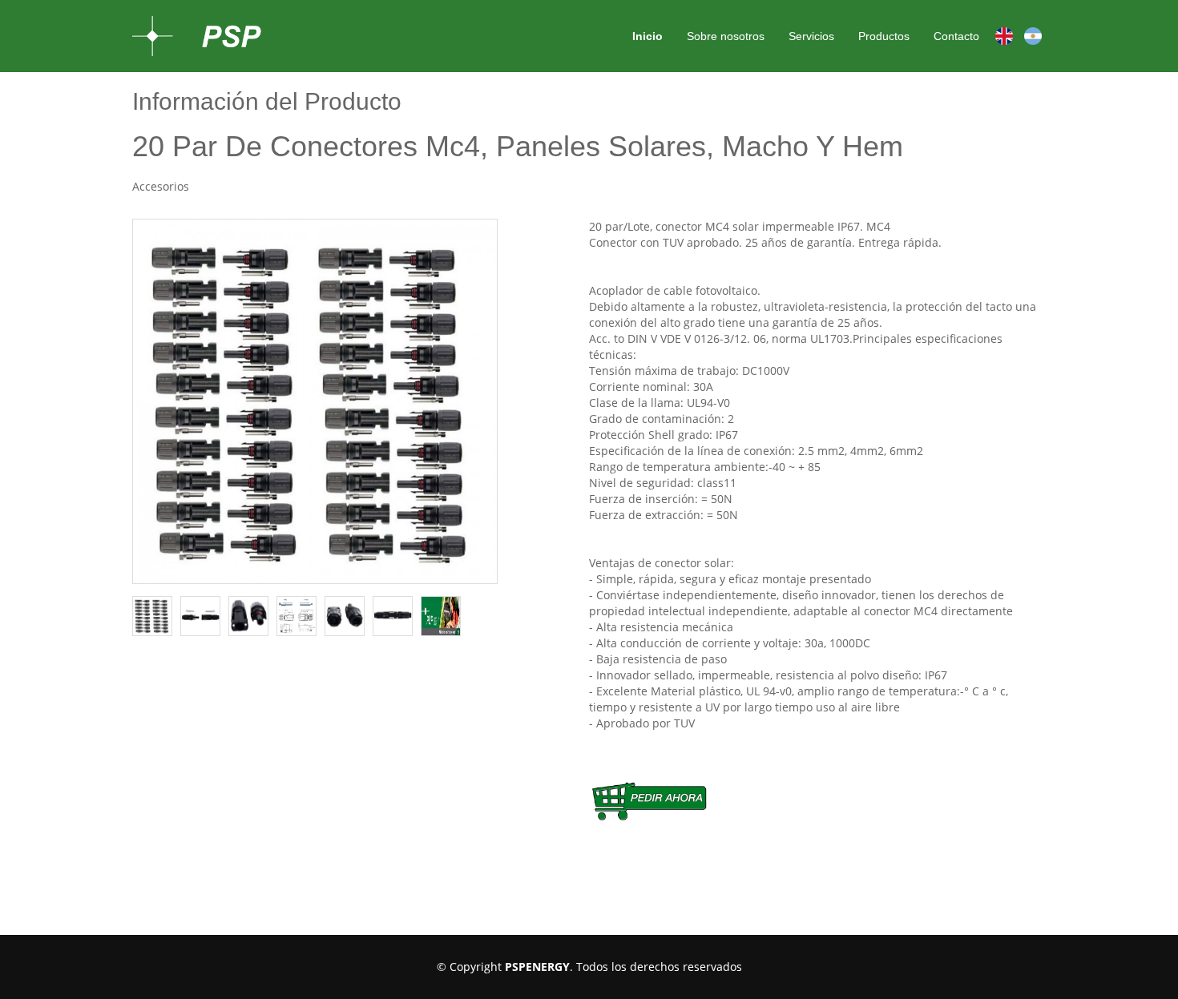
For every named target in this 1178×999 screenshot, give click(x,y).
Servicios (811, 36)
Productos (884, 36)
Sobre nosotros (725, 36)
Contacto (956, 36)
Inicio (647, 36)
